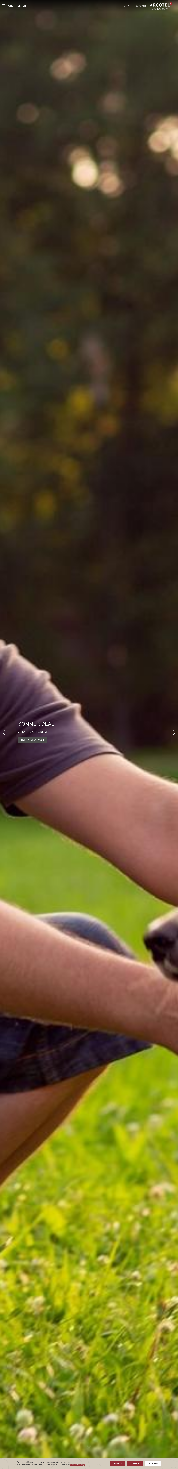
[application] (89, 1463)
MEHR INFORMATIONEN (32, 752)
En (24, 6)
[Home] (161, 6)
